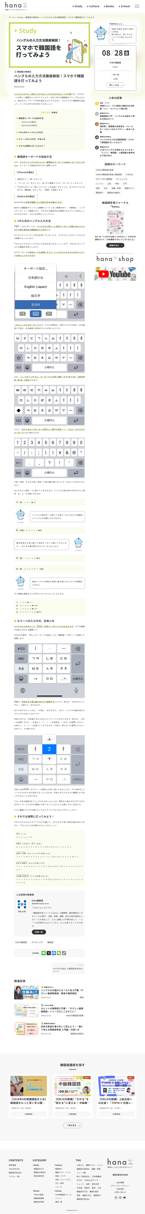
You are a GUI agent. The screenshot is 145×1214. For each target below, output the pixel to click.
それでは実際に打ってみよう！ (32, 146)
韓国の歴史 (94, 1191)
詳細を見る (114, 245)
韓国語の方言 (82, 1191)
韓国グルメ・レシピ (63, 1172)
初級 (98, 188)
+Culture (58, 1165)
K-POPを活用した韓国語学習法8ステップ (68, 968)
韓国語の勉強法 (32, 17)
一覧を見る (71, 1125)
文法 (105, 188)
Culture (93, 6)
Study (77, 6)
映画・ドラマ (60, 1176)
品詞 (88, 1184)
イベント (58, 1198)
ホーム (11, 17)
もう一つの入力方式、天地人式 (32, 139)
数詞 (93, 1187)
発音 (78, 1195)
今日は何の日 (14, 1169)
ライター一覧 (14, 1176)
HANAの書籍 (38, 1194)
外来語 (79, 1187)
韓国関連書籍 (39, 1198)
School (124, 6)
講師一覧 (58, 1202)
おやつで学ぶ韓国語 (104, 179)
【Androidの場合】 (29, 125)
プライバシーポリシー (120, 1185)
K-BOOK (129, 174)
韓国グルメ (129, 188)
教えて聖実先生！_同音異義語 (89, 1176)
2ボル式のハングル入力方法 (31, 132)
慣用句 (87, 1187)
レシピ (100, 1165)
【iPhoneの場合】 (29, 122)
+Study (20, 17)
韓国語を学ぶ (39, 1169)
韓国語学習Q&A (15, 1172)
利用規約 (120, 1189)
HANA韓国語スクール (63, 1194)
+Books (36, 1190)
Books (109, 6)
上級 (109, 183)
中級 (117, 183)
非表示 (54, 112)
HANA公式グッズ (91, 1180)
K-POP (79, 1180)
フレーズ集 (81, 1172)
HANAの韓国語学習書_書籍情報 (109, 174)
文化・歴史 (59, 1183)
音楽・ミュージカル (63, 1179)
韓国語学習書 (39, 1202)
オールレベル (121, 179)
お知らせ (80, 1165)
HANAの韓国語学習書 (104, 170)
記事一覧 (39, 932)
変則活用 (95, 1184)
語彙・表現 (116, 188)
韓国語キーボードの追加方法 (31, 118)
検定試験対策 (39, 1176)
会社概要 (120, 1182)
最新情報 (12, 1165)
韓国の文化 (87, 1195)
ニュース (99, 183)
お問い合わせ (120, 1192)
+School (57, 1190)
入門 (125, 183)
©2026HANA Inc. (72, 1210)
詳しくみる (114, 85)
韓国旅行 (99, 192)
